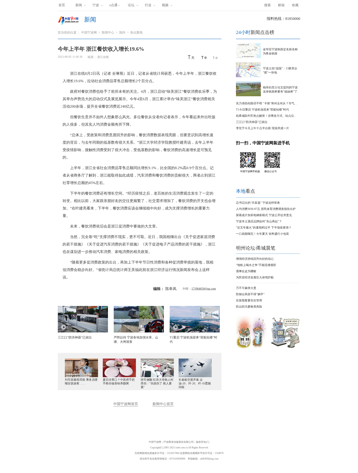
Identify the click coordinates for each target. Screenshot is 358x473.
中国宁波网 (89, 32)
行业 (148, 5)
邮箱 (281, 5)
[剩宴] (251, 347)
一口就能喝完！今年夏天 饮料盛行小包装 (262, 233)
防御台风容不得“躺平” (250, 294)
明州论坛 (245, 248)
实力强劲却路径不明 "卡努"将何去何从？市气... (266, 103)
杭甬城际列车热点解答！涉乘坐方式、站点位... (266, 115)
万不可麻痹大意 (246, 288)
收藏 (295, 5)
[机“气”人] (285, 347)
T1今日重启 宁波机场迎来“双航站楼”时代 (262, 109)
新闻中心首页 (163, 404)
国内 (122, 32)
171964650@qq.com (203, 288)
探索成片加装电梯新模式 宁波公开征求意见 (264, 215)
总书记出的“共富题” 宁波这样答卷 (258, 202)
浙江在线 (103, 57)
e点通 (113, 5)
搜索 (267, 5)
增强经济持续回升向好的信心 (255, 258)
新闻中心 (108, 32)
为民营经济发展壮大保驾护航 (255, 277)
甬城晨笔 (265, 248)
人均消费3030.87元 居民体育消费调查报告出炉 (266, 209)
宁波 (95, 5)
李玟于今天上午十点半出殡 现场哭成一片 (262, 128)
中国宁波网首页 (125, 404)
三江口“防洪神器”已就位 (251, 122)
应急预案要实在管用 (249, 300)
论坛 (131, 5)
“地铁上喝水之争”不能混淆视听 (256, 265)
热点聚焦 (136, 32)
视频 (165, 5)
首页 (61, 5)
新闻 (78, 5)
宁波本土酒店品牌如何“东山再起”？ (259, 221)
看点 (245, 191)
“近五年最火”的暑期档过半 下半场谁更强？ (263, 227)
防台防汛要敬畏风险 (249, 306)
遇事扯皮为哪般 (246, 271)
